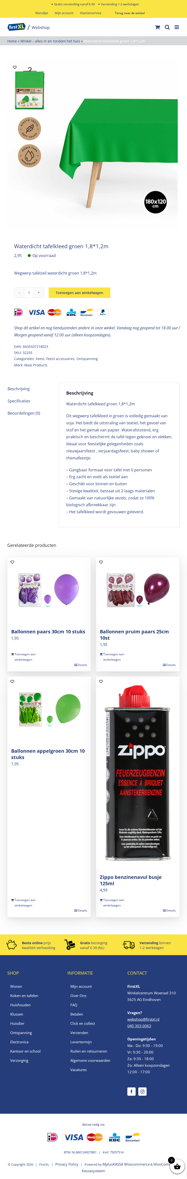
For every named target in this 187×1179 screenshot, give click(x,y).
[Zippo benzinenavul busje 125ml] (137, 773)
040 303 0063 (139, 1025)
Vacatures (78, 1069)
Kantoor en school (25, 1051)
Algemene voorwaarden (90, 1060)
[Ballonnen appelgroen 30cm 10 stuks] (49, 710)
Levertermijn (81, 1041)
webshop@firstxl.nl (143, 1019)
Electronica (19, 1041)
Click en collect (82, 1023)
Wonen (16, 986)
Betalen (76, 1014)
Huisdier (17, 1023)
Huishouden (20, 1004)
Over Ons (78, 995)
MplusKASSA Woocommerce (126, 1164)
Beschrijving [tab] (19, 388)
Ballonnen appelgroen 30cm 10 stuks (48, 754)
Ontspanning (87, 358)
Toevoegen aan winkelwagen (79, 292)
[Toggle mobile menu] (177, 27)
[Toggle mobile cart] (157, 27)
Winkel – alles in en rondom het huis (50, 41)
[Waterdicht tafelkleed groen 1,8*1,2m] (93, 145)
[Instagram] (142, 1091)
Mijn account (81, 986)
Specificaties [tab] (19, 401)
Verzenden (79, 1032)
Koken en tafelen (24, 995)
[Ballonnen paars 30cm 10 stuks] (49, 590)
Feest (40, 358)
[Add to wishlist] (14, 67)
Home (12, 41)
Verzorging (19, 1060)
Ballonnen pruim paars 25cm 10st (134, 634)
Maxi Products (35, 365)
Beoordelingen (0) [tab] (24, 413)
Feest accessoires (60, 358)
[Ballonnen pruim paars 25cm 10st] (137, 590)
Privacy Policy (66, 1164)
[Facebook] (131, 1091)
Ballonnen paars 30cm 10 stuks (48, 631)
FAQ (73, 1004)
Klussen (16, 1014)
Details (82, 665)
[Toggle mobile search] (167, 27)
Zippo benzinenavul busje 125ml (131, 880)
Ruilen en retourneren (88, 1051)
